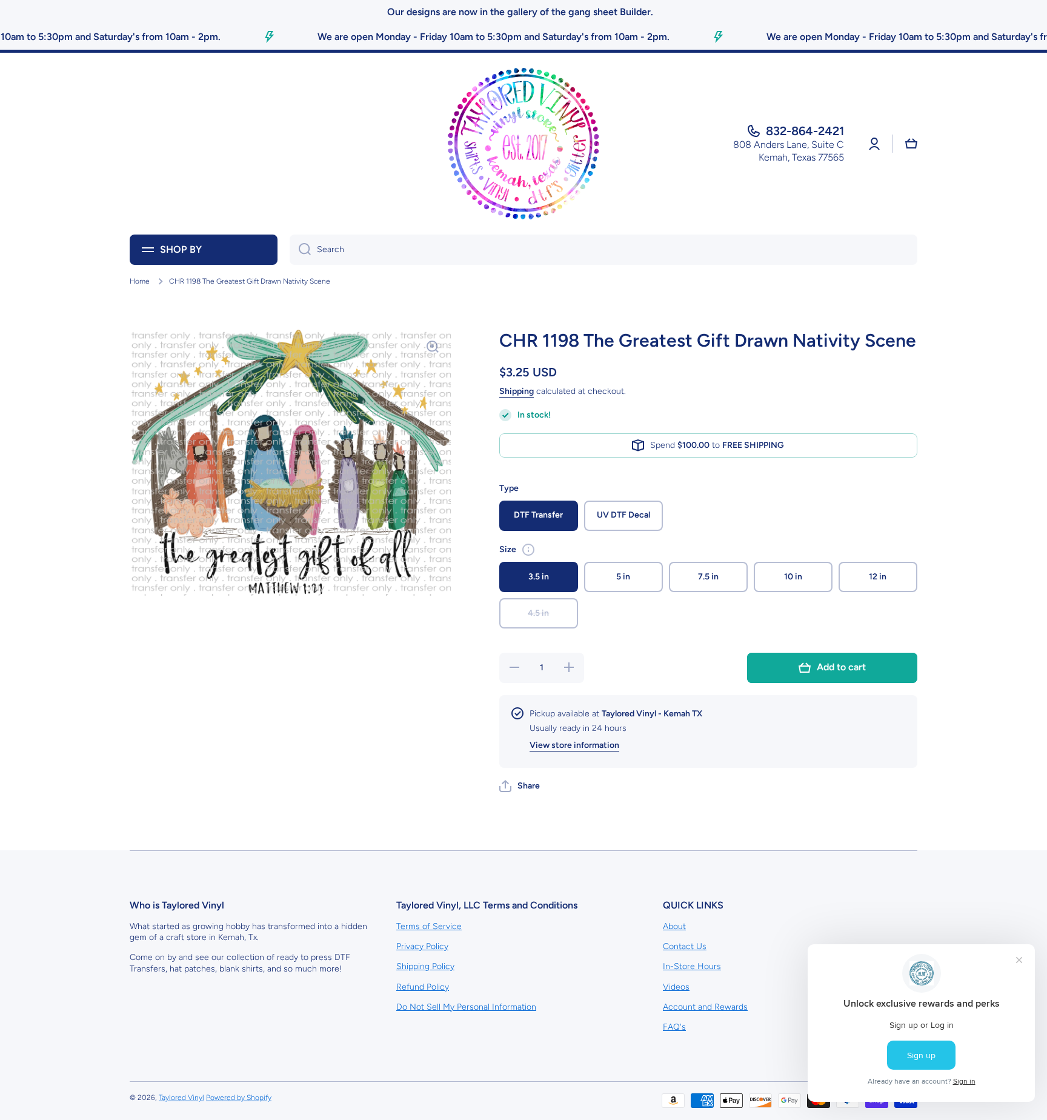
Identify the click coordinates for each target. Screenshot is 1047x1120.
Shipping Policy (425, 966)
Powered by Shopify (238, 1097)
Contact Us (684, 946)
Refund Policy (422, 987)
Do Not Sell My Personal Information (466, 1007)
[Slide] (528, 550)
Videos (676, 987)
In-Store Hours (692, 966)
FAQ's (674, 1027)
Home (140, 281)
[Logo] (523, 143)
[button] (519, 786)
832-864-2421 (805, 131)
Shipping (516, 391)
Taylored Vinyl (181, 1097)
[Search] (300, 250)
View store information (574, 745)
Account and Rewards (705, 1007)
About (674, 926)
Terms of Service (429, 926)
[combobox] (603, 250)
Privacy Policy (422, 946)
